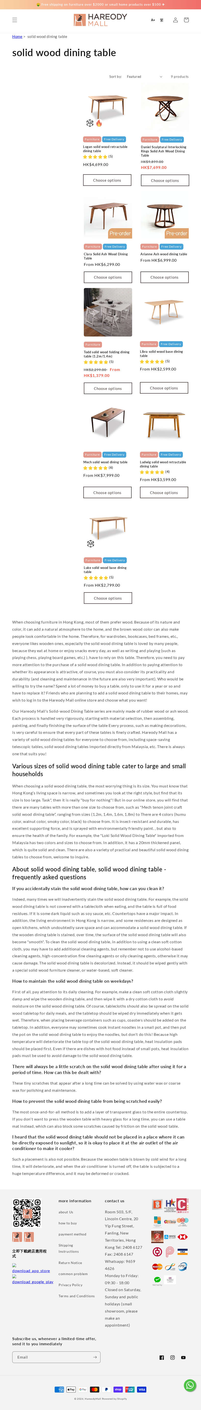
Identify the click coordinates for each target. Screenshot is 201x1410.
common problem (73, 1274)
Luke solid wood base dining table (105, 570)
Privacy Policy (70, 1285)
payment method (72, 1234)
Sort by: (115, 76)
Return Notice (70, 1263)
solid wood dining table (47, 36)
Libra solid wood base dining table (161, 354)
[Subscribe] (94, 1357)
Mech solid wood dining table (105, 462)
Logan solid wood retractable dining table (105, 149)
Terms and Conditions (77, 1296)
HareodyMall (93, 1398)
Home (17, 36)
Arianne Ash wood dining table (163, 254)
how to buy (68, 1223)
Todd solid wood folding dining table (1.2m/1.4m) (107, 354)
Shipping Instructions (69, 1248)
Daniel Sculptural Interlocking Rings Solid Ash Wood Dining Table (164, 151)
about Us (66, 1212)
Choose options (107, 180)
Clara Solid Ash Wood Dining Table (106, 256)
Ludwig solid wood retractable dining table (163, 464)
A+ (153, 20)
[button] (14, 20)
